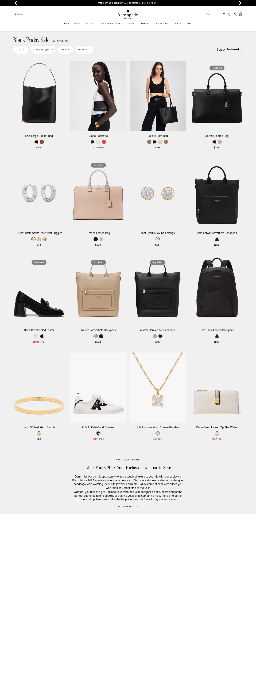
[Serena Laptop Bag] (217, 96)
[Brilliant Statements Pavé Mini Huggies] (39, 193)
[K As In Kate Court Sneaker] (98, 388)
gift (86, 496)
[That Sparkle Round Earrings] (158, 193)
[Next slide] (240, 3)
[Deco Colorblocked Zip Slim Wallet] (217, 388)
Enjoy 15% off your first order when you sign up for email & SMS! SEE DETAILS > (128, 3)
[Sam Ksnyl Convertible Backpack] (217, 193)
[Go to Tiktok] (198, 553)
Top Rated (217, 68)
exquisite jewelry (114, 484)
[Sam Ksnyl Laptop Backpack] (217, 290)
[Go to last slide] (16, 3)
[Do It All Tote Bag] (158, 96)
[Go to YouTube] (190, 553)
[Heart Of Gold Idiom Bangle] (39, 388)
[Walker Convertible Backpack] (98, 290)
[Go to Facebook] (174, 553)
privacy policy (183, 545)
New (118, 459)
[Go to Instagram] (166, 553)
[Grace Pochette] (98, 96)
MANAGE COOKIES (212, 583)
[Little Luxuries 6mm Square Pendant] (158, 388)
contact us (199, 545)
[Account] (235, 14)
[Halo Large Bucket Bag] (39, 96)
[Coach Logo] (128, 14)
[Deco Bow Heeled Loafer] (39, 290)
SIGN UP (230, 528)
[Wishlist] (230, 14)
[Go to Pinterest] (182, 553)
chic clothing (95, 484)
